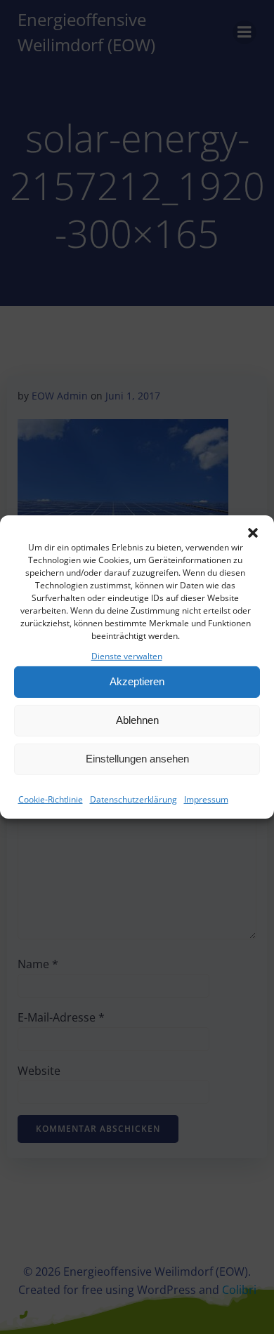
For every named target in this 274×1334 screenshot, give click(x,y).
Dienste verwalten (126, 656)
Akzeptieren (137, 681)
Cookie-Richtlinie (50, 799)
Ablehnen (137, 720)
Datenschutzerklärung (133, 799)
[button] (253, 533)
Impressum (206, 799)
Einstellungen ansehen (137, 759)
